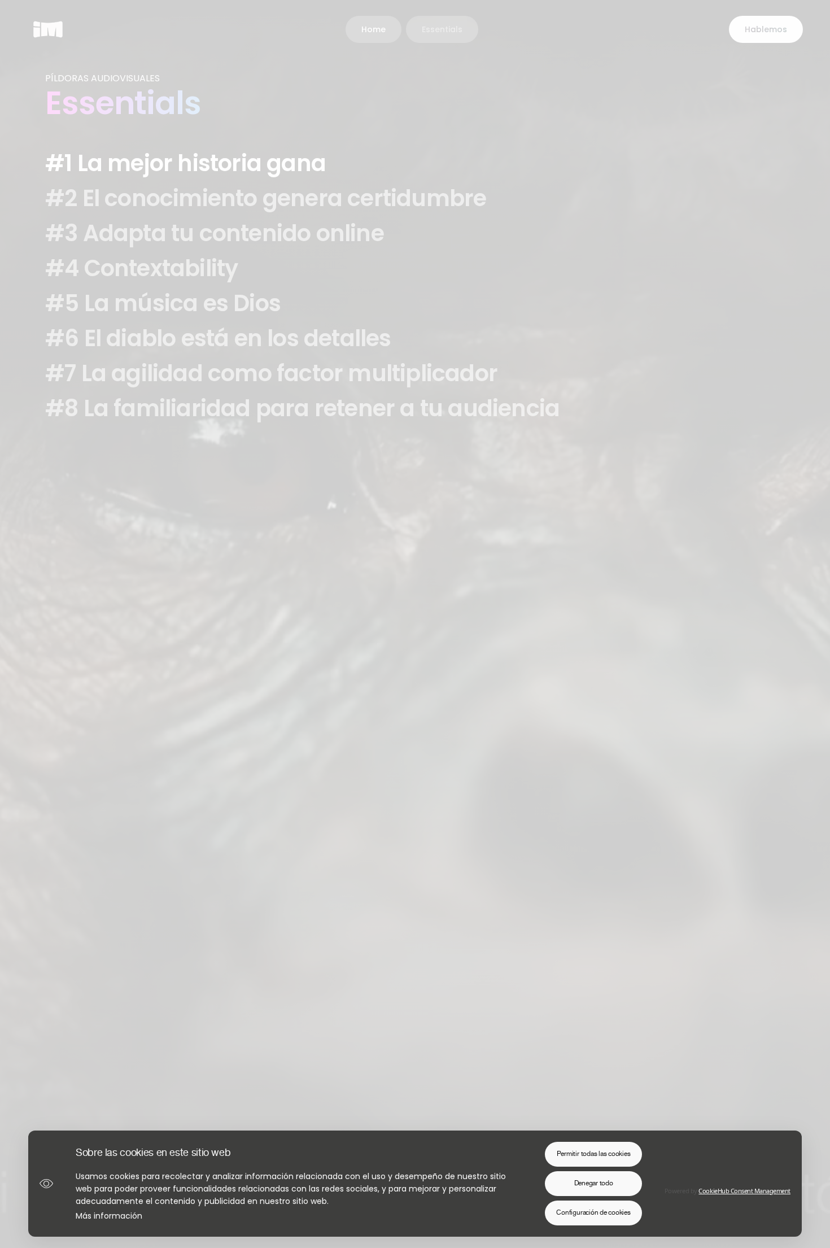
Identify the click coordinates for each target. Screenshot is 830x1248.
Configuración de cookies (593, 1212)
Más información (109, 1215)
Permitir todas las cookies (594, 1154)
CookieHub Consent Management (744, 1190)
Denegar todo (593, 1183)
